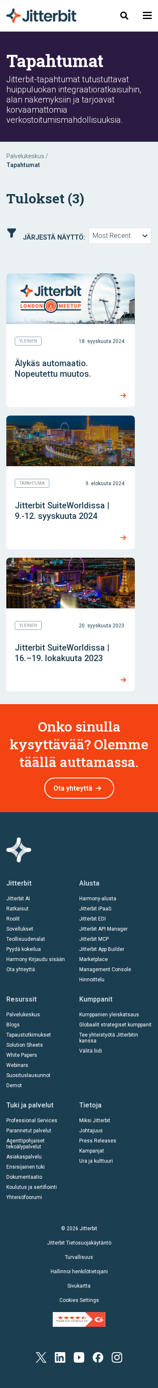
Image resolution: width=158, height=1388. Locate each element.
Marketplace (93, 959)
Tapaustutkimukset (28, 1035)
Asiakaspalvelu (24, 1157)
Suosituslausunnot (28, 1075)
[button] (147, 15)
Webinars (17, 1065)
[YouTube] (79, 1357)
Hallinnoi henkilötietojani (79, 1272)
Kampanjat (91, 1151)
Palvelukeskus (25, 156)
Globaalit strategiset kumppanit (115, 1025)
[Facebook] (98, 1357)
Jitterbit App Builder (101, 949)
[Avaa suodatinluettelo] (11, 233)
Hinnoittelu (91, 980)
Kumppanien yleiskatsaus (109, 1015)
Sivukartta (79, 1286)
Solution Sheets (24, 1045)
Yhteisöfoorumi (24, 1197)
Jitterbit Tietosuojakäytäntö (79, 1243)
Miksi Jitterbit (94, 1120)
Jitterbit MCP (94, 939)
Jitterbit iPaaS (95, 909)
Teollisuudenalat (25, 939)
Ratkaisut (17, 909)
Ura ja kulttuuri (96, 1161)
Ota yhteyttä (73, 788)
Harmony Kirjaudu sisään (35, 959)
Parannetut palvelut (28, 1131)
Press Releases (97, 1141)
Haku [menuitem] (121, 15)
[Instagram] (117, 1357)
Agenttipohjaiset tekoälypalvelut (25, 1144)
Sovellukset (19, 929)
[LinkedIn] (60, 1357)
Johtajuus (91, 1131)
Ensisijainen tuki (25, 1167)
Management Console (105, 969)
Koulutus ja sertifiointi (31, 1187)
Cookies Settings (79, 1300)
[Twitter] (41, 1357)
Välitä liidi (90, 1051)
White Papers (21, 1055)
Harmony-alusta (97, 899)
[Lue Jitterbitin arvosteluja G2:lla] (79, 1319)
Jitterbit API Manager (103, 929)
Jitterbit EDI (92, 919)
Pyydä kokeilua (23, 949)
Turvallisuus (79, 1257)
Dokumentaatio (24, 1177)
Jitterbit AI (18, 899)
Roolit (13, 919)
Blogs (13, 1025)
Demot (14, 1085)
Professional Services (31, 1120)
